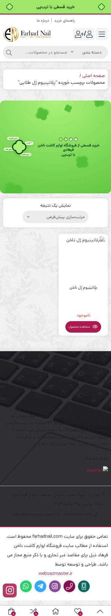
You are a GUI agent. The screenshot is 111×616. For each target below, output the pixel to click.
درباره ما (43, 21)
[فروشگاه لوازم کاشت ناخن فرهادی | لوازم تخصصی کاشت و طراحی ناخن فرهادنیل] (27, 34)
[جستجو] (9, 52)
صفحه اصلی (93, 75)
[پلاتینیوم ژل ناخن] (83, 258)
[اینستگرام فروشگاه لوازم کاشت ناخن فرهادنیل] (10, 590)
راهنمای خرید (64, 21)
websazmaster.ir (55, 573)
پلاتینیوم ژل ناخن (83, 288)
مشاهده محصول (80, 327)
